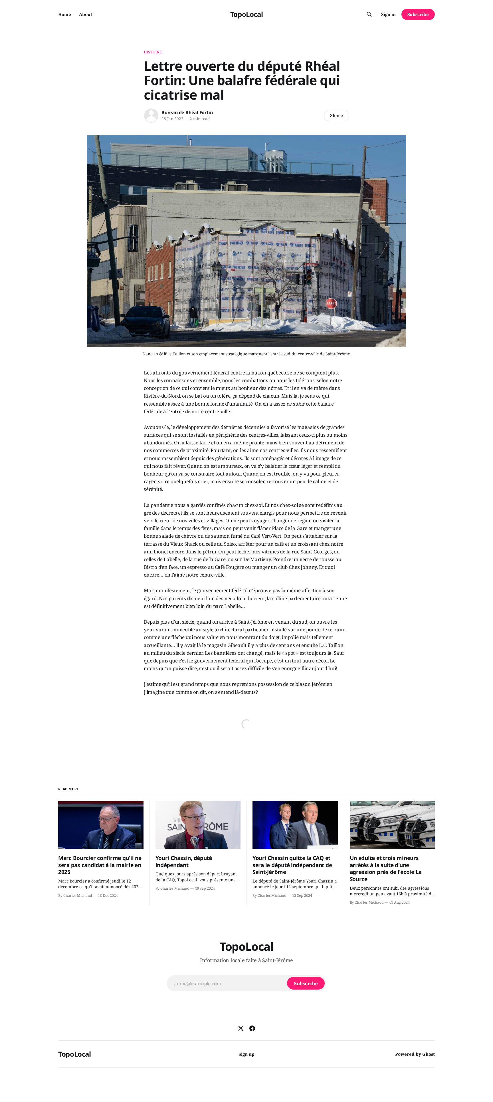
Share (336, 115)
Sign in (388, 14)
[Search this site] (369, 14)
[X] (241, 1028)
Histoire (153, 52)
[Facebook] (252, 1028)
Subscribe (418, 14)
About (85, 14)
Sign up (246, 1054)
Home (64, 14)
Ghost (428, 1054)
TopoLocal (246, 14)
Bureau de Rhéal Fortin (187, 112)
